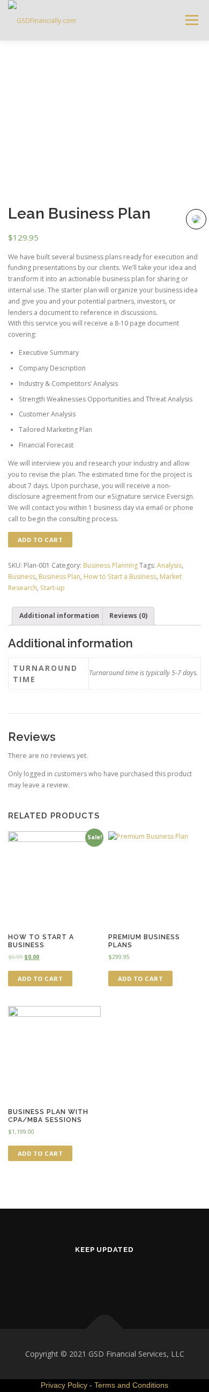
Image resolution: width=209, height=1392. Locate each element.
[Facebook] (105, 1278)
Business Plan (59, 576)
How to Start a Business (120, 576)
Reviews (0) (128, 615)
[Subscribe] (131, 1278)
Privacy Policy (64, 1385)
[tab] (59, 616)
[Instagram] (78, 1278)
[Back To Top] (105, 1329)
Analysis (169, 565)
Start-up (52, 587)
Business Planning (110, 565)
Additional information (59, 615)
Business (21, 576)
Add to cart (40, 540)
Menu (191, 20)
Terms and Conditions (131, 1385)
